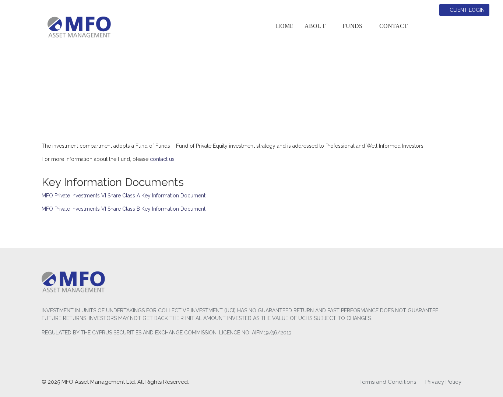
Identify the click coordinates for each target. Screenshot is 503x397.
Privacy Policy (443, 382)
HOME (284, 26)
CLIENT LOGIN (466, 10)
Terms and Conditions (387, 382)
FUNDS (352, 26)
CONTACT (393, 26)
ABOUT (315, 26)
